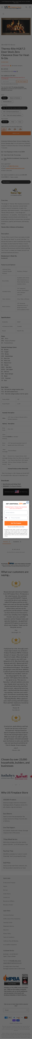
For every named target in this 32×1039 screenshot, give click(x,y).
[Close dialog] (27, 502)
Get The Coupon (16, 523)
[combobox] (7, 518)
